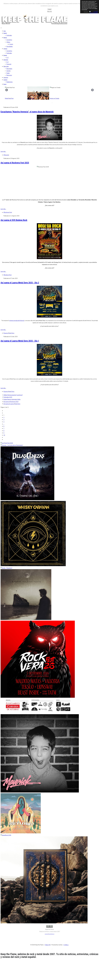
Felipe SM (47, 945)
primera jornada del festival (16, 320)
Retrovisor (9, 75)
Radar (8, 73)
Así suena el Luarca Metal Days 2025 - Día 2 (20, 282)
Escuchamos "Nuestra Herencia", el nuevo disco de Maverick (27, 111)
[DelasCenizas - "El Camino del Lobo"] (27, 500)
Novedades (9, 46)
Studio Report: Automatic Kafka (11, 399)
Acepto (49, 9)
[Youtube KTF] (52, 103)
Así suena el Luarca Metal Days (11, 404)
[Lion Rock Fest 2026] (7, 443)
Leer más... (3, 151)
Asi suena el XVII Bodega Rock (14, 220)
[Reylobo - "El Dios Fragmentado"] (21, 833)
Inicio (4, 31)
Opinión (8, 71)
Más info (49, 11)
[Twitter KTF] (44, 103)
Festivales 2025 (7, 397)
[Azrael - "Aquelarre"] (6, 568)
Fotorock (8, 64)
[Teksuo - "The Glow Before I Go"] (44, 923)
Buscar (4, 84)
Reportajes (9, 68)
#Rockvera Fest (7, 212)
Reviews (5, 55)
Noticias (5, 37)
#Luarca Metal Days (8, 333)
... (3, 424)
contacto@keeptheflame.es (49, 934)
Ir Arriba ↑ (66, 945)
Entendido (86, 11)
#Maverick (6, 155)
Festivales (9, 35)
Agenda (5, 33)
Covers (11, 44)
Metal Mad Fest (9, 98)
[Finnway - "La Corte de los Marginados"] (12, 445)
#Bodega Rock (7, 275)
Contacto (5, 79)
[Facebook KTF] (49, 103)
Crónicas (5, 48)
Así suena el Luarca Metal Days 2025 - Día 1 (20, 341)
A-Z (7, 57)
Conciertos (9, 40)
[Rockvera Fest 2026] (38, 713)
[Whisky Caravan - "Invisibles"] (33, 566)
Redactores (9, 82)
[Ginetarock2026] (6, 835)
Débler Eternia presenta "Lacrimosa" (13, 395)
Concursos (5, 77)
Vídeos (8, 42)
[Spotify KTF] (54, 103)
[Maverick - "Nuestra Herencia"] (40, 792)
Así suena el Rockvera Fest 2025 (15, 162)
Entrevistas (5, 59)
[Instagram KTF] (47, 103)
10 (4, 435)
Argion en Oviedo (54, 98)
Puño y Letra (6, 66)
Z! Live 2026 (30, 98)
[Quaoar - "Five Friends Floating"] (26, 619)
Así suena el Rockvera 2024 (10, 402)
